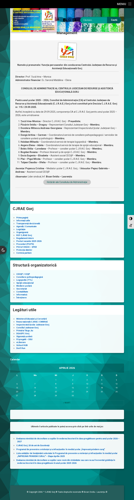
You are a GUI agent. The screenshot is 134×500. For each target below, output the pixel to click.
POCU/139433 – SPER (26, 247)
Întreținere (21, 298)
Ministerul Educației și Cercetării (31, 319)
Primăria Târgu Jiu (24, 330)
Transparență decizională (28, 223)
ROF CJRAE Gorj (24, 235)
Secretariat (21, 289)
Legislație (20, 229)
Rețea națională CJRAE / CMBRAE (32, 322)
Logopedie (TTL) (24, 280)
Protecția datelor (24, 250)
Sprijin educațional (25, 283)
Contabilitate (22, 292)
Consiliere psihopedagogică (29, 277)
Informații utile (23, 220)
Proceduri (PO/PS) (25, 244)
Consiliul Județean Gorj (27, 328)
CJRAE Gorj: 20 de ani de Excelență (32, 445)
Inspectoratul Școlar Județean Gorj (32, 325)
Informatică (21, 295)
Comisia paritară (23, 253)
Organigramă (22, 232)
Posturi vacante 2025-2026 (29, 241)
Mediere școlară (24, 286)
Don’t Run (20, 348)
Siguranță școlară (24, 336)
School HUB (22, 345)
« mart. (67, 403)
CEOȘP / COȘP (23, 274)
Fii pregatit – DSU (24, 339)
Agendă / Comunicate (26, 226)
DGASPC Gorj (22, 333)
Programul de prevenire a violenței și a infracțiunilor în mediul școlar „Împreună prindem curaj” (60, 449)
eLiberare (21, 342)
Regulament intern (25, 238)
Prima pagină (22, 218)
